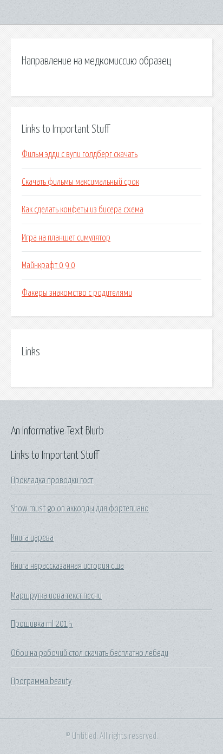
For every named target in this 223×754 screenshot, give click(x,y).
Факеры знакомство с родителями (77, 293)
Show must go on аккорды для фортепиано (80, 508)
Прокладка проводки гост (52, 480)
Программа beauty (41, 681)
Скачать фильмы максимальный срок (80, 182)
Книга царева (32, 538)
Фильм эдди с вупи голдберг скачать (79, 154)
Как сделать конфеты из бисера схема (82, 209)
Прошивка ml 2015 (42, 624)
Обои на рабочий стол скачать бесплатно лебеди (89, 653)
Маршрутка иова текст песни (56, 596)
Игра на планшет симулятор (66, 237)
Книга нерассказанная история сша (67, 566)
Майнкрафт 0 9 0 (48, 265)
